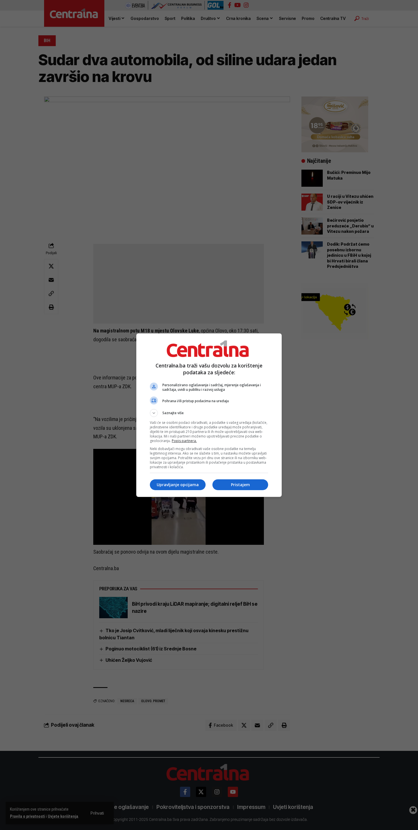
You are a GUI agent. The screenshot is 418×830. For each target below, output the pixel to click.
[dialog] (209, 415)
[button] (209, 413)
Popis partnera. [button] (184, 440)
